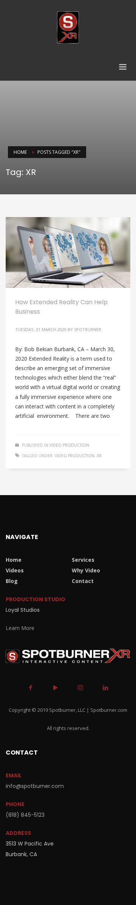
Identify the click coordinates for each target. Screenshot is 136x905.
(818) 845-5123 (25, 815)
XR (99, 455)
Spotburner (87, 329)
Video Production (69, 445)
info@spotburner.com (35, 786)
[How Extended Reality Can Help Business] (68, 252)
